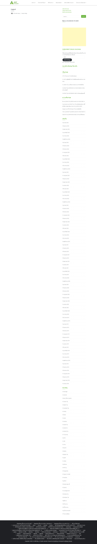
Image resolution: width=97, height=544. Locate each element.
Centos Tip (65, 401)
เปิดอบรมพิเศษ (69, 538)
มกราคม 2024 (66, 162)
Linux (64, 444)
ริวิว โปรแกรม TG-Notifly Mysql (69, 76)
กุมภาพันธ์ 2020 (66, 311)
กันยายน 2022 (66, 208)
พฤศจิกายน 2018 (66, 360)
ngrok (64, 457)
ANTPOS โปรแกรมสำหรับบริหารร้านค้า (55, 526)
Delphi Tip (65, 404)
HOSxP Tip (65, 424)
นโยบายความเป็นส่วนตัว (22, 536)
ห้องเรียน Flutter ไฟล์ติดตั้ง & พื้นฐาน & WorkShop (22, 538)
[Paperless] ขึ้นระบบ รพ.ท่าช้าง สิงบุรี (24, 523)
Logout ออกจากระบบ (66, 10)
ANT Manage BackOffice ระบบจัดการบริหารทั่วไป (65, 525)
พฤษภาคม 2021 (66, 261)
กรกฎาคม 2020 (66, 294)
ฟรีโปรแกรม (65, 507)
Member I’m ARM (22, 531)
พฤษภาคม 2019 (66, 340)
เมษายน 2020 (66, 304)
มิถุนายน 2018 (66, 377)
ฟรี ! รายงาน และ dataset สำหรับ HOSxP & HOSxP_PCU (41, 536)
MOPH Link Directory (67, 12)
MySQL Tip (65, 454)
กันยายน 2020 (66, 287)
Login (84, 530)
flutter (64, 414)
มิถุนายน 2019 (66, 337)
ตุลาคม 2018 (65, 363)
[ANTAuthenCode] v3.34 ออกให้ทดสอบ (76, 114)
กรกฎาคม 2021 (66, 254)
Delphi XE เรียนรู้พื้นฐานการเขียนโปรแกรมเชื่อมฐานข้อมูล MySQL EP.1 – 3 (33, 528)
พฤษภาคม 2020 (66, 301)
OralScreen (55, 531)
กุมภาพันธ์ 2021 (66, 271)
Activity (51, 525)
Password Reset (63, 531)
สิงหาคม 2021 (66, 251)
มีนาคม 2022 (66, 228)
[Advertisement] (74, 37)
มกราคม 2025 (66, 135)
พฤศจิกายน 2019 (66, 320)
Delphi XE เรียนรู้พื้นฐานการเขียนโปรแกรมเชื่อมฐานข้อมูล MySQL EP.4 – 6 (64, 528)
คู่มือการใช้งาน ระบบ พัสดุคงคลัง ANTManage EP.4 (55, 535)
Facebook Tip (66, 408)
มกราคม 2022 (66, 235)
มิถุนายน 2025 (66, 126)
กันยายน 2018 (66, 367)
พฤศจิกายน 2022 (66, 202)
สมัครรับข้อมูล (67, 60)
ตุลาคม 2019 (65, 324)
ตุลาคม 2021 (65, 244)
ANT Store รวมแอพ (81, 525)
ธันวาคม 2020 (66, 277)
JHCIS (64, 438)
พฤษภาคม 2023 (66, 182)
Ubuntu (65, 487)
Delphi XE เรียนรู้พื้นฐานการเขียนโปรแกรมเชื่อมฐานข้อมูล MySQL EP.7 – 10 (27, 530)
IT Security (65, 434)
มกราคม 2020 (66, 314)
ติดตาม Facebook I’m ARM (70, 21)
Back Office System (67, 398)
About (34, 525)
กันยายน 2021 (66, 248)
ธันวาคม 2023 (66, 165)
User (80, 533)
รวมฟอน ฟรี (77, 536)
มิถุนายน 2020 (66, 297)
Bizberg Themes (68, 541)
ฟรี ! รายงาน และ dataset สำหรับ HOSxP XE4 (64, 536)
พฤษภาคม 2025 (66, 129)
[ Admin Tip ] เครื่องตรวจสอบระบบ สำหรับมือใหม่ (73, 84)
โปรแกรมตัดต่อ (66, 513)
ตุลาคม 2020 (65, 284)
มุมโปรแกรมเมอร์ (66, 510)
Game (64, 418)
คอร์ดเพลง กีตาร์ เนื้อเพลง (38, 535)
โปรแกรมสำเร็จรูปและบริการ (79, 538)
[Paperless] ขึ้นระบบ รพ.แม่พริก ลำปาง (61, 523)
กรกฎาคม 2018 (66, 373)
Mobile (64, 451)
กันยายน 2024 (66, 145)
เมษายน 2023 (66, 185)
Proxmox (65, 477)
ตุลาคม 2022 (65, 205)
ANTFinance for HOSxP (41, 526)
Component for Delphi (78, 526)
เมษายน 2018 (66, 383)
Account (39, 525)
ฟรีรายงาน (65, 504)
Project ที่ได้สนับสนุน (27, 533)
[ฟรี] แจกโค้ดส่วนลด (76, 523)
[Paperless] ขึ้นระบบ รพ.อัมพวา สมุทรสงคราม (43, 523)
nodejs (64, 461)
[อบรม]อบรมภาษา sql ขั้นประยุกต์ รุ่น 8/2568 (21, 525)
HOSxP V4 (65, 428)
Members (31, 531)
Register (35, 533)
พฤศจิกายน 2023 (66, 168)
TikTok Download (60, 533)
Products (19, 533)
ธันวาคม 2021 (66, 238)
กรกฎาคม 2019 (66, 334)
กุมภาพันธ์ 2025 (66, 132)
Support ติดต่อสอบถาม (49, 533)
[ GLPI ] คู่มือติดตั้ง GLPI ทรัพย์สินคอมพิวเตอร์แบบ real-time (73, 80)
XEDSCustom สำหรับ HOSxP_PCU (23, 535)
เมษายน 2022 (66, 225)
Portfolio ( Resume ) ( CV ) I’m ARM (76, 531)
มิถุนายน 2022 (66, 218)
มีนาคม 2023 (66, 188)
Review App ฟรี (66, 484)
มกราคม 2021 (66, 274)
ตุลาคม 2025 (65, 122)
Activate (45, 525)
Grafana (65, 421)
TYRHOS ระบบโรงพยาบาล (71, 533)
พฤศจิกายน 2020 (66, 281)
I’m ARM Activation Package (50, 530)
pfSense (65, 464)
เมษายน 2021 (66, 264)
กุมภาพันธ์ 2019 (66, 350)
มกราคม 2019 (66, 353)
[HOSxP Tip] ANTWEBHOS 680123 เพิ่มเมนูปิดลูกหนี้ (74, 93)
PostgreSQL (65, 471)
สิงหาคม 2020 (66, 291)
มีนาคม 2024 (66, 155)
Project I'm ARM (66, 474)
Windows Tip (66, 497)
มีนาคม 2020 (66, 307)
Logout (14, 531)
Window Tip (65, 494)
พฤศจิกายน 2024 (66, 139)
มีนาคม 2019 (66, 347)
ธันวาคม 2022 (66, 198)
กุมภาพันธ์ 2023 (66, 192)
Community (68, 526)
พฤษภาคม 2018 (66, 380)
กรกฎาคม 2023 (66, 175)
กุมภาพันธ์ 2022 (66, 231)
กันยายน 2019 (66, 327)
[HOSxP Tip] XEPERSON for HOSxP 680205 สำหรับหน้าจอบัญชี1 (73, 89)
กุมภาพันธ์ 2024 (66, 159)
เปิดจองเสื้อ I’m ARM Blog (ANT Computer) (55, 538)
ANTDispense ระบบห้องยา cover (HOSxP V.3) (24, 526)
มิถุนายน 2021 (66, 258)
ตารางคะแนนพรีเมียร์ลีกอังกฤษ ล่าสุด (74, 535)
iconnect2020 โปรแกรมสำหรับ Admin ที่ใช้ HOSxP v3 (70, 530)
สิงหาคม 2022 (66, 211)
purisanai (65, 104)
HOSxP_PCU (65, 431)
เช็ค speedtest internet (39, 538)
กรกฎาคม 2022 (66, 215)
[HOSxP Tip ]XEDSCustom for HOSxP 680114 (75, 101)
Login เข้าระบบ (65, 8)
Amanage (65, 391)
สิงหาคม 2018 (66, 370)
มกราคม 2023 (66, 195)
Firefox (64, 411)
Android (65, 395)
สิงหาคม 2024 (66, 149)
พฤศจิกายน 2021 (66, 241)
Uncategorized (66, 490)
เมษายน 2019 (66, 344)
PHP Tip (65, 467)
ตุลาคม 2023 (65, 172)
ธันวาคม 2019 (66, 317)
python (64, 480)
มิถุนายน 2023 (66, 178)
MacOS (64, 447)
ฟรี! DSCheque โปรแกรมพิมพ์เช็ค (74, 109)
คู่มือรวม (65, 500)
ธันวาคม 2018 (66, 357)
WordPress (55, 541)
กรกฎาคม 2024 (66, 152)
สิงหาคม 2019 (66, 330)
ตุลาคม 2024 (65, 142)
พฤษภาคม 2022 (66, 221)
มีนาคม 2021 (66, 268)
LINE (64, 441)
